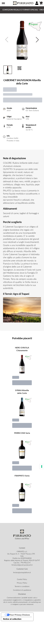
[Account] (36, 3)
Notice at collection (12, 619)
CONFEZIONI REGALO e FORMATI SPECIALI (20, 10)
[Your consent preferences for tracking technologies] (41, 466)
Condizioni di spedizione (22, 590)
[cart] (41, 3)
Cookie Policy (22, 579)
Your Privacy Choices (20, 615)
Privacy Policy (22, 583)
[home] (23, 3)
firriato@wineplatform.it (22, 572)
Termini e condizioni (22, 586)
